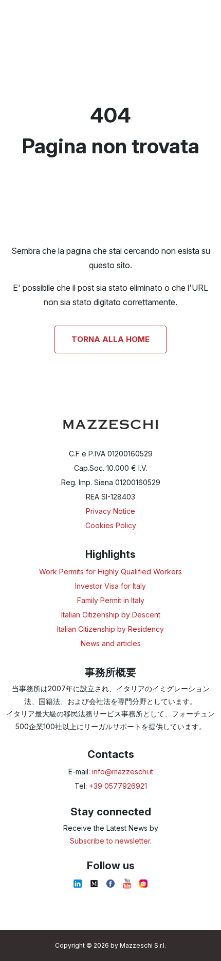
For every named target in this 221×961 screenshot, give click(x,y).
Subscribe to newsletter (110, 840)
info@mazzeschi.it (122, 771)
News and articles (111, 643)
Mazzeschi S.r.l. (143, 945)
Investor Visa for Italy (110, 586)
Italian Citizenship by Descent (110, 614)
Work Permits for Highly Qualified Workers (110, 571)
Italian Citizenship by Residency (110, 629)
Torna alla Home (110, 339)
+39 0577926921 (118, 786)
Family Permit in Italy (110, 600)
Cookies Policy (110, 525)
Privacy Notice (110, 511)
